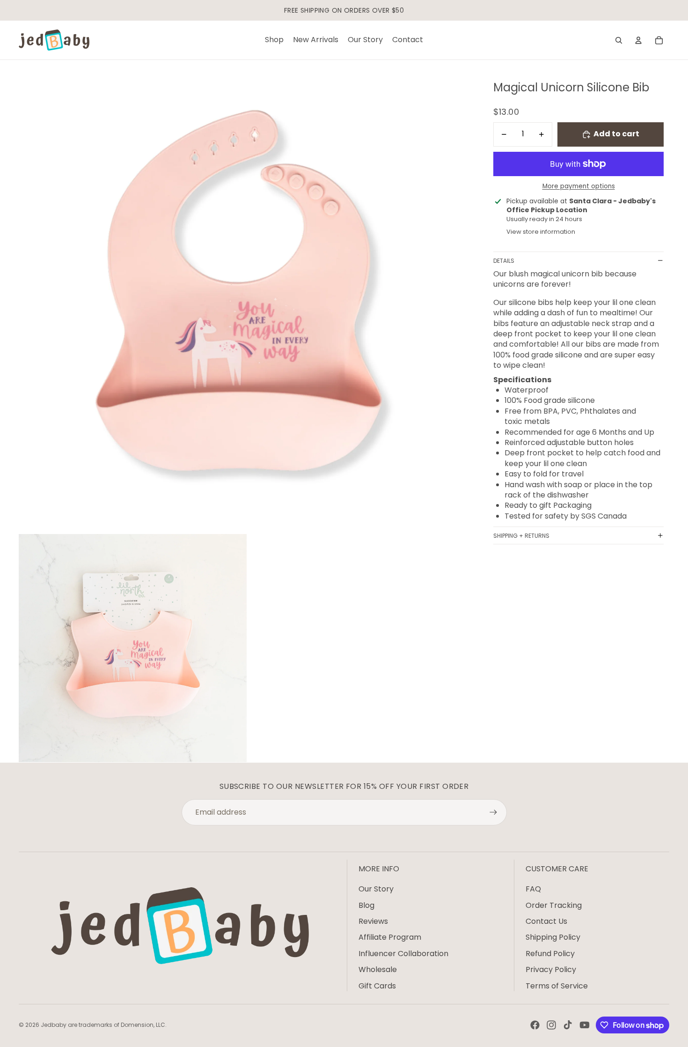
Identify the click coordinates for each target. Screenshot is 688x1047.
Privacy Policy (551, 969)
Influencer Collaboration (403, 953)
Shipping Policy (553, 937)
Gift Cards (377, 985)
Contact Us (546, 921)
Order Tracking (554, 905)
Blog (366, 905)
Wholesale (378, 969)
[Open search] (618, 40)
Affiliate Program (390, 937)
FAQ (533, 889)
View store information (540, 231)
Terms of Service (557, 985)
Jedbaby (53, 1025)
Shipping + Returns (521, 536)
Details (503, 261)
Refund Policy (550, 953)
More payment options (578, 186)
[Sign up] (493, 812)
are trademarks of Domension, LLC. (117, 1025)
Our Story (376, 889)
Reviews (373, 921)
